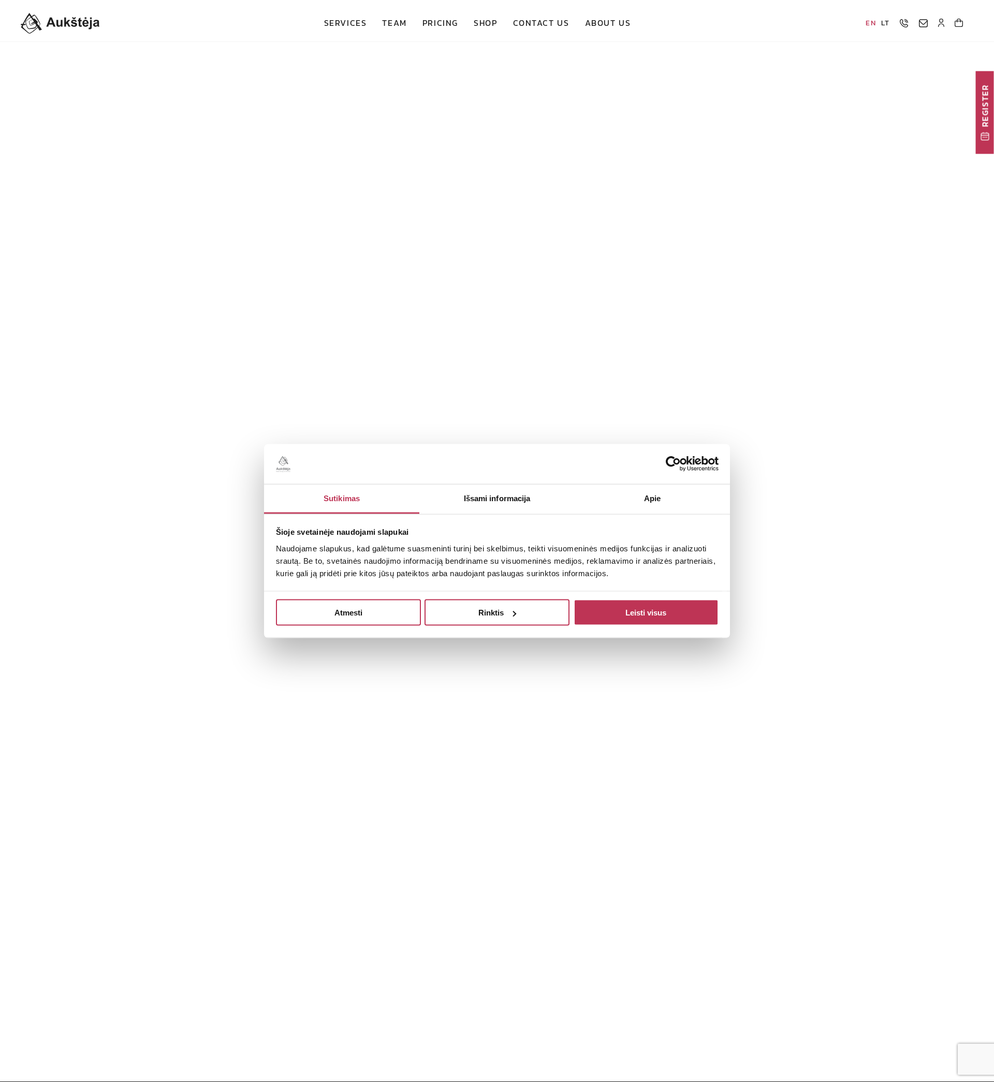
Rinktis (491, 612)
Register (984, 105)
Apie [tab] (652, 497)
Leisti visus (645, 612)
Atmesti (348, 612)
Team (394, 23)
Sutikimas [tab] (342, 497)
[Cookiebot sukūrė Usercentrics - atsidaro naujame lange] (673, 464)
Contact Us (541, 23)
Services (345, 23)
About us (608, 23)
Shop (485, 23)
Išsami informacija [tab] (497, 497)
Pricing (440, 23)
